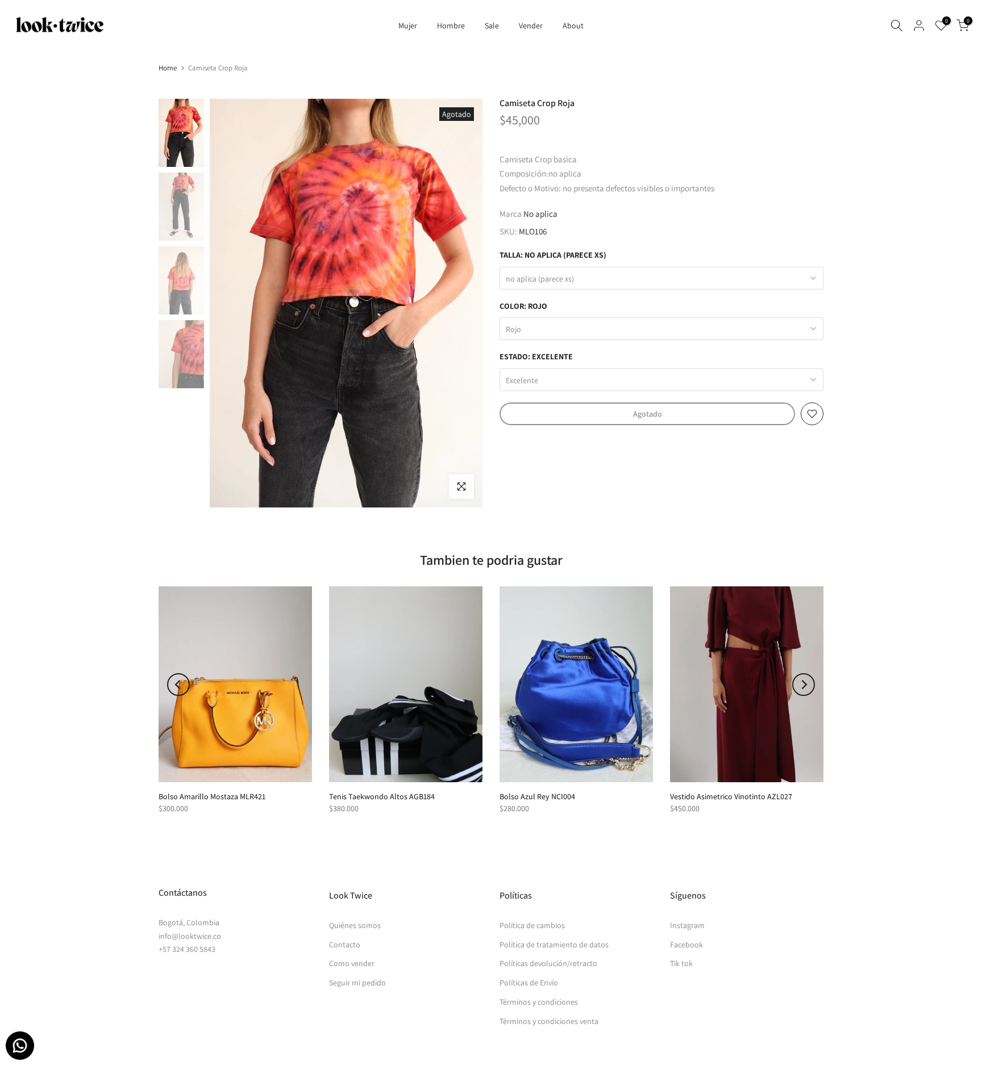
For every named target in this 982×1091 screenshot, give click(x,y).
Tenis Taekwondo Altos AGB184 (382, 796)
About (573, 25)
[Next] (803, 684)
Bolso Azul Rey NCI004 (537, 796)
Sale (492, 25)
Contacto (344, 944)
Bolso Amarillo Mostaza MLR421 (212, 796)
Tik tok (681, 963)
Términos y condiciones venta (549, 1021)
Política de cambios (532, 925)
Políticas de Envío (529, 982)
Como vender (352, 963)
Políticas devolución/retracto (548, 963)
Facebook (686, 944)
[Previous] (178, 684)
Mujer (407, 25)
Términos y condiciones (539, 1002)
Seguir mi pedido (357, 982)
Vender (531, 25)
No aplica (540, 213)
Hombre (451, 25)
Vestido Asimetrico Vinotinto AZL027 (731, 796)
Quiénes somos (355, 925)
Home (168, 68)
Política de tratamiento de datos (554, 944)
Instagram (687, 925)
